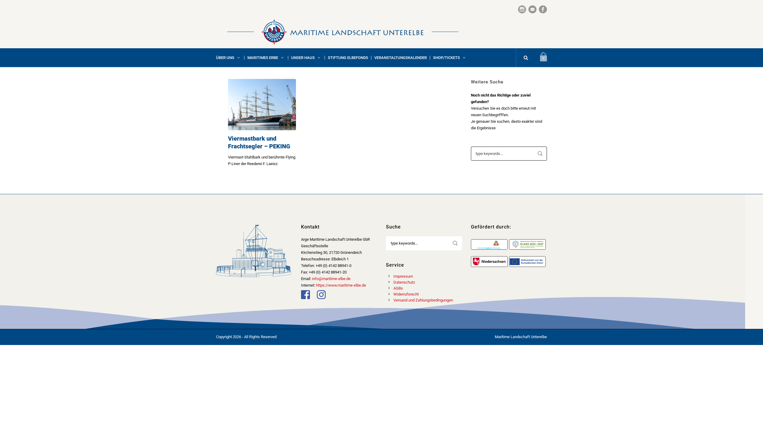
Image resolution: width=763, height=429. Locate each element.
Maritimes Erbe (262, 58)
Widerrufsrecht (406, 294)
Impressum (403, 276)
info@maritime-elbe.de (331, 278)
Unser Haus (303, 58)
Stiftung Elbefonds (348, 58)
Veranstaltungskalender (400, 58)
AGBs (398, 288)
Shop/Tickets (446, 58)
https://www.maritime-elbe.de (341, 285)
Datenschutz (404, 282)
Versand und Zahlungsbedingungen (423, 300)
